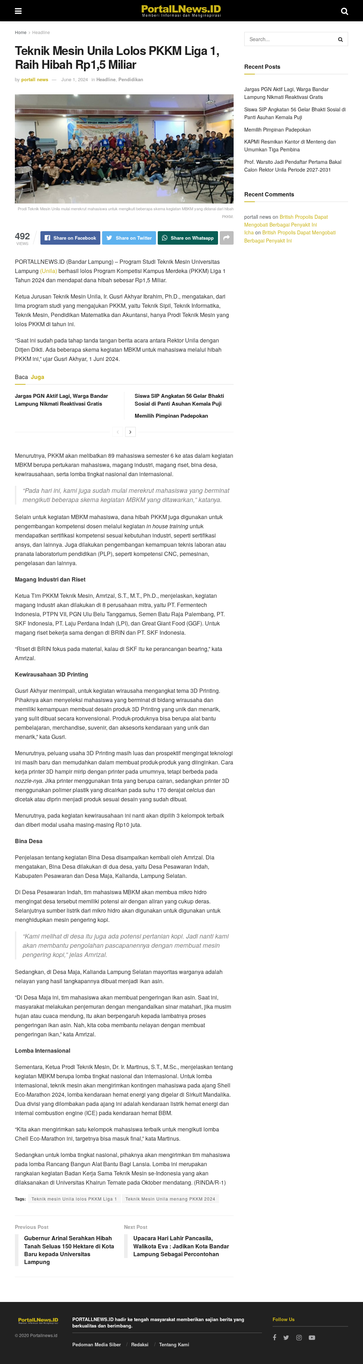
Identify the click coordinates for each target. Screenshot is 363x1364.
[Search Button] (341, 39)
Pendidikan (130, 79)
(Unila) (48, 271)
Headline (41, 32)
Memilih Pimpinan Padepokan (171, 415)
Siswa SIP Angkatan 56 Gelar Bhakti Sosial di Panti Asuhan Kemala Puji (179, 399)
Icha (249, 232)
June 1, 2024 (74, 79)
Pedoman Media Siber (96, 1344)
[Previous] (117, 432)
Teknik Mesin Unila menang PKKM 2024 (170, 1199)
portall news (34, 79)
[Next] (130, 432)
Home (21, 32)
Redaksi (140, 1344)
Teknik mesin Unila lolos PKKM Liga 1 (74, 1199)
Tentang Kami (174, 1344)
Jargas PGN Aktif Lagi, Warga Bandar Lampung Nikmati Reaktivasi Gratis (61, 399)
